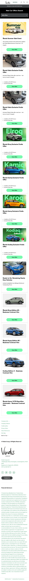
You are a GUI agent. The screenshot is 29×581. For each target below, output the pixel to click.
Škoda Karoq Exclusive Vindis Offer (13, 212)
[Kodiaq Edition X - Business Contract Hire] (14, 361)
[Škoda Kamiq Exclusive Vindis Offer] (14, 168)
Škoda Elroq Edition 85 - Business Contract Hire (11, 311)
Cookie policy (4, 426)
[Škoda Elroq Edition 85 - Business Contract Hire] (14, 300)
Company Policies (5, 423)
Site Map (3, 433)
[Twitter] (6, 472)
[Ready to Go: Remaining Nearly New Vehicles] (14, 268)
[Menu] (27, 2)
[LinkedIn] (14, 472)
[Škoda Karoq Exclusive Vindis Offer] (14, 201)
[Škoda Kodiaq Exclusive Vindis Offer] (14, 235)
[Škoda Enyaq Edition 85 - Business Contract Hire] (14, 330)
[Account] (21, 2)
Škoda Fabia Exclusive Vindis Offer (13, 71)
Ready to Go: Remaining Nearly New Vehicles (14, 279)
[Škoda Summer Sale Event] (14, 28)
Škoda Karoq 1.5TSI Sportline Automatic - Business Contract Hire (14, 403)
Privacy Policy (4, 428)
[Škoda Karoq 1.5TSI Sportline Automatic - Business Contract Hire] (14, 391)
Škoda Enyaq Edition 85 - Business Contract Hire (12, 341)
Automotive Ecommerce (18, 579)
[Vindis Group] (7, 2)
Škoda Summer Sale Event (12, 38)
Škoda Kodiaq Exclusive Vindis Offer (13, 245)
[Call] (24, 2)
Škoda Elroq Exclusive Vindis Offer (13, 145)
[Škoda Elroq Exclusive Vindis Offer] (14, 134)
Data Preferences (5, 430)
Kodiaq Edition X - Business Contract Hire (12, 372)
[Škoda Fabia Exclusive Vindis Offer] (14, 60)
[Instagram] (10, 472)
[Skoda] (15, 2)
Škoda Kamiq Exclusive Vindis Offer (13, 179)
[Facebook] (2, 472)
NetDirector (8, 579)
